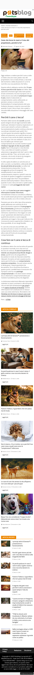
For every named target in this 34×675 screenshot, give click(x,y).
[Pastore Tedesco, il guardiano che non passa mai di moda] (17, 395)
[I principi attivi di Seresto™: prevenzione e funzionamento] (17, 322)
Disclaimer (27, 650)
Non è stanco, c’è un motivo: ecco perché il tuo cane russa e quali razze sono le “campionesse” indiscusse (17, 446)
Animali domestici (4, 35)
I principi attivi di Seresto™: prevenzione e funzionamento (21, 544)
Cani (11, 35)
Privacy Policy (5, 650)
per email (25, 285)
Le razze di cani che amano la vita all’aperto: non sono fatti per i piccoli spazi (16, 483)
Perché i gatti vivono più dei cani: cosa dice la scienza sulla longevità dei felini (22, 555)
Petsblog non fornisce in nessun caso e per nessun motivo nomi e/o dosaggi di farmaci (16, 295)
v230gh (8, 299)
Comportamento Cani (19, 35)
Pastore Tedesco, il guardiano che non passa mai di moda (22, 578)
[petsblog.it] (17, 13)
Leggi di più (5, 344)
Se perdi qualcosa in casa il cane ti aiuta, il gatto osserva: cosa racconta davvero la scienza (15, 373)
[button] (32, 21)
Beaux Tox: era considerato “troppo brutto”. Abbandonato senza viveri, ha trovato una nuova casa (16, 519)
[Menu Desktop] (3, 21)
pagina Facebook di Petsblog (14, 288)
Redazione (17, 650)
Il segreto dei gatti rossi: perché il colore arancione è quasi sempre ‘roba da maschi (21, 589)
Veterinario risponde (29, 35)
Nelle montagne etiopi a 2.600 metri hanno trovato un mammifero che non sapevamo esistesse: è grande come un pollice (22, 633)
